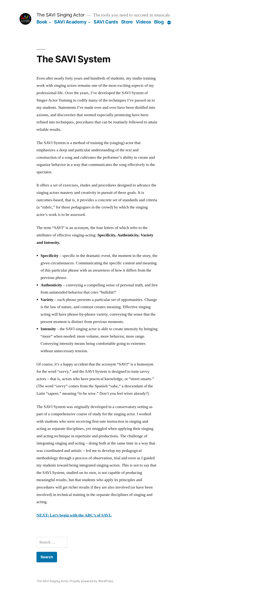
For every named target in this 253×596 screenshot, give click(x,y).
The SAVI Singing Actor (60, 15)
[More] (169, 22)
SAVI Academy (70, 22)
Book (41, 22)
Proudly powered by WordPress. (92, 581)
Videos (143, 22)
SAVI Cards (106, 22)
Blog (159, 22)
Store (127, 22)
